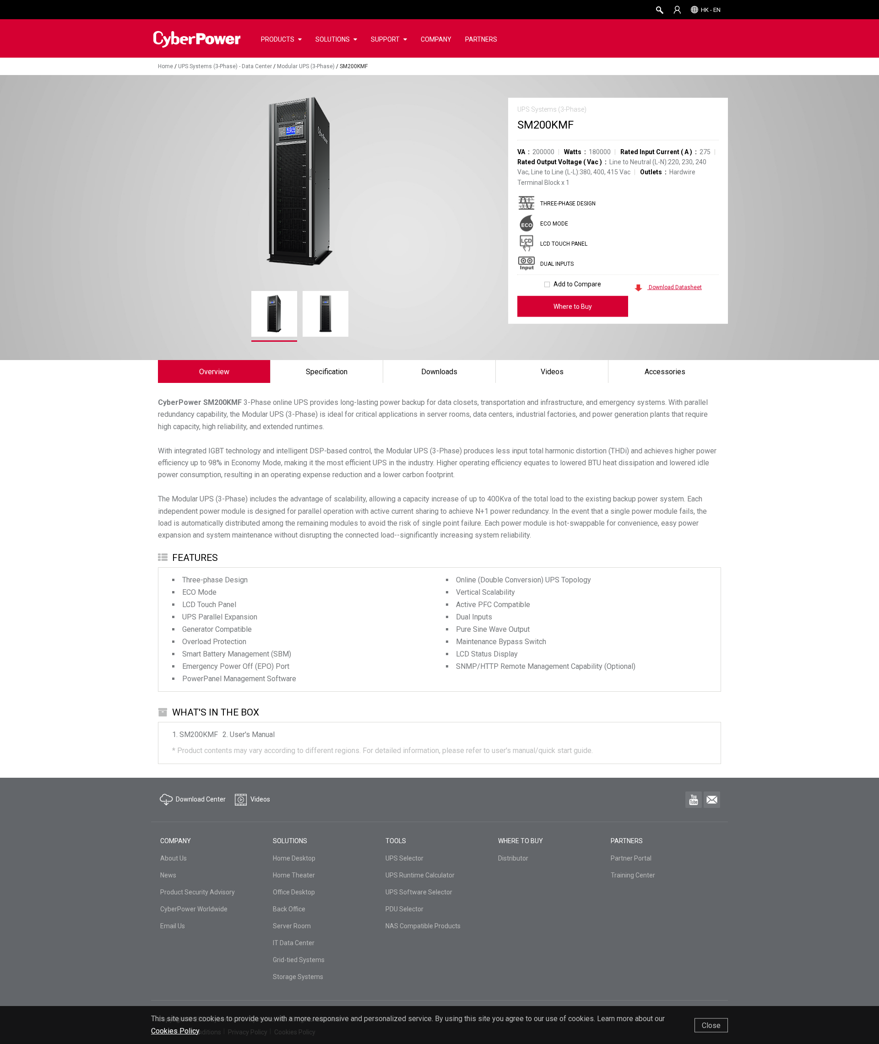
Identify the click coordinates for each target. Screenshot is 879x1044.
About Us (173, 858)
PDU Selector (404, 909)
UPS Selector (404, 858)
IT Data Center (294, 943)
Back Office (289, 909)
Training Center (633, 875)
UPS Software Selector (418, 892)
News (168, 875)
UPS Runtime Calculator (420, 875)
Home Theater (294, 875)
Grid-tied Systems (299, 959)
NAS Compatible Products (423, 926)
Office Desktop (294, 892)
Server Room (292, 926)
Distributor (513, 858)
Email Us (172, 926)
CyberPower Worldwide (194, 909)
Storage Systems (298, 976)
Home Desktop (294, 858)
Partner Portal (631, 858)
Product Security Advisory (197, 892)
